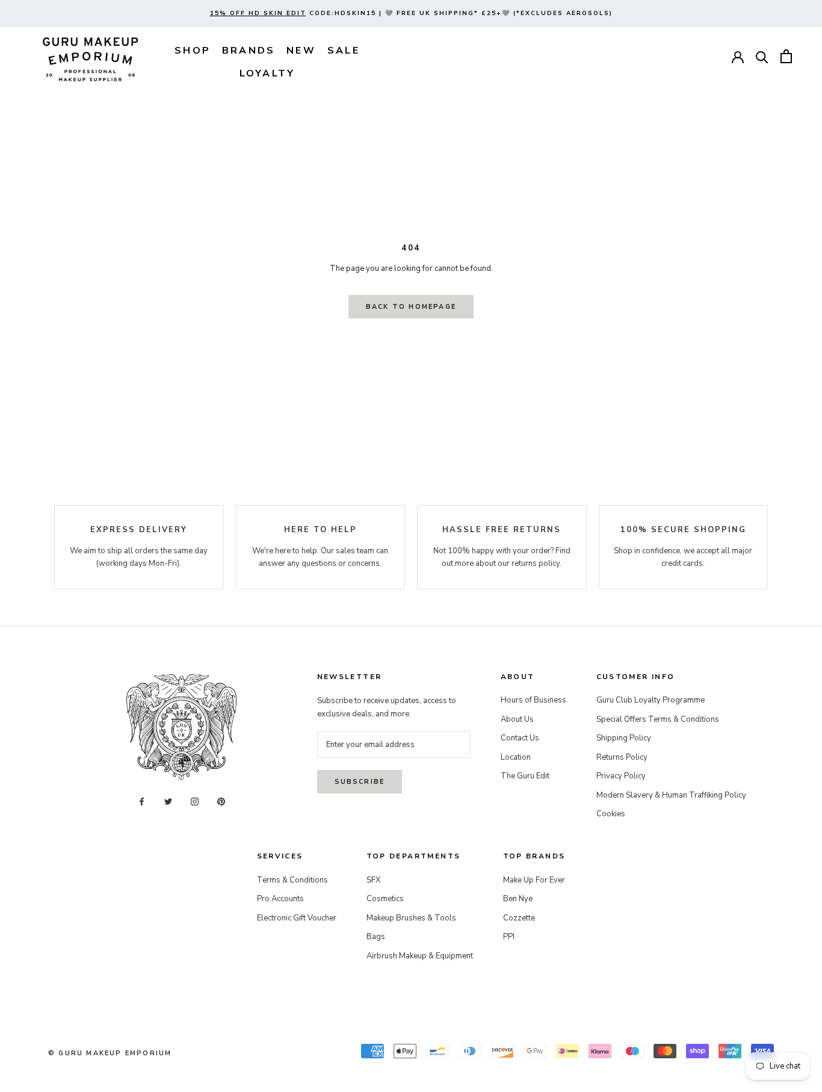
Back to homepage (411, 306)
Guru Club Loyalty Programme (650, 700)
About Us (517, 719)
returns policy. (536, 563)
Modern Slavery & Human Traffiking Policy (671, 795)
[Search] (762, 56)
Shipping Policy (623, 738)
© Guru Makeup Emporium (110, 1053)
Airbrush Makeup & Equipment (419, 956)
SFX (373, 880)
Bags (375, 936)
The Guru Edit (525, 776)
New (301, 50)
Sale (343, 50)
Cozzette (519, 918)
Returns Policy (621, 757)
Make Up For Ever (534, 880)
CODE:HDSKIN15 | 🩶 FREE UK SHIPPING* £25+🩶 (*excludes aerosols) (411, 13)
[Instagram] (195, 801)
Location (516, 757)
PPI (509, 936)
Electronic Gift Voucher (296, 918)
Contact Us (520, 738)
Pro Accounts (280, 898)
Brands (248, 50)
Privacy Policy (621, 776)
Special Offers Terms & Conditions (657, 719)
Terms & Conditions (292, 880)
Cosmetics (385, 898)
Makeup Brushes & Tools (411, 918)
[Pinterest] (221, 801)
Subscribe (360, 781)
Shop (193, 50)
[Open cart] (786, 56)
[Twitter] (168, 801)
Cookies (610, 813)
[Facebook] (142, 801)
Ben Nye (518, 898)
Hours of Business (533, 700)
